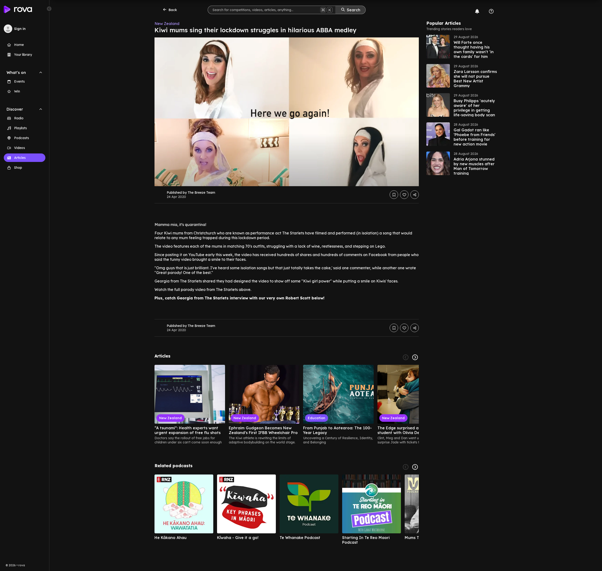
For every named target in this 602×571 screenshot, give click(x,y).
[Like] (404, 194)
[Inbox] (477, 11)
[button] (461, 46)
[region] (286, 404)
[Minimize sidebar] (49, 9)
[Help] (491, 11)
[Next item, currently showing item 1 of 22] (415, 357)
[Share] (414, 194)
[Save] (394, 194)
